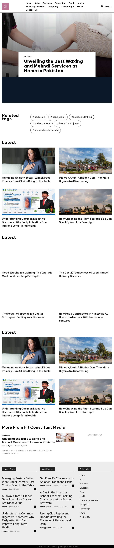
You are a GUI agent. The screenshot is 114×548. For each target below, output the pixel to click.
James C (5, 531)
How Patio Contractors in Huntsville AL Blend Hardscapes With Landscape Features (83, 317)
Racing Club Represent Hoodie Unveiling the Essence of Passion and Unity (55, 519)
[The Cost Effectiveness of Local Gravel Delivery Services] (85, 255)
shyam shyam (7, 446)
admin (4, 489)
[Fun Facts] (5, 6)
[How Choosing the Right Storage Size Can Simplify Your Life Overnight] (85, 202)
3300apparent (45, 528)
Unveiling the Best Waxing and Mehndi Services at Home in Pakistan (53, 65)
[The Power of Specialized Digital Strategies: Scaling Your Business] (28, 297)
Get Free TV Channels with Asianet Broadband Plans (57, 480)
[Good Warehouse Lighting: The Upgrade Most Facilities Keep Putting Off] (28, 255)
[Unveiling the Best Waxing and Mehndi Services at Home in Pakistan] (57, 45)
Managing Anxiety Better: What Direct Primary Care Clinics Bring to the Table (18, 482)
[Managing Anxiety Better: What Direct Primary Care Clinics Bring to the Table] (28, 161)
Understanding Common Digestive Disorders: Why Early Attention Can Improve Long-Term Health (24, 222)
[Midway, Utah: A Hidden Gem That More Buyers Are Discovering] (85, 161)
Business (28, 56)
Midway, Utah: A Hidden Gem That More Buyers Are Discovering (17, 499)
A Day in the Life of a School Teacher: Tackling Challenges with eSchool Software (56, 498)
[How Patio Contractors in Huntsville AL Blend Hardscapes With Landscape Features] (85, 297)
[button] (106, 6)
